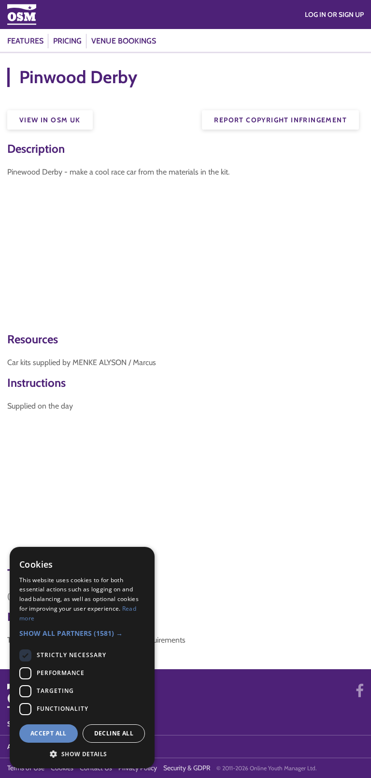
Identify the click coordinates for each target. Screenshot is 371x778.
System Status (32, 723)
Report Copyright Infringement (280, 120)
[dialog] (82, 657)
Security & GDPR (186, 767)
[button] (82, 633)
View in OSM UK (50, 120)
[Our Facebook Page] (360, 691)
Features (25, 40)
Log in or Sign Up (334, 14)
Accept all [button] (48, 733)
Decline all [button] (113, 733)
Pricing (67, 40)
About (18, 746)
